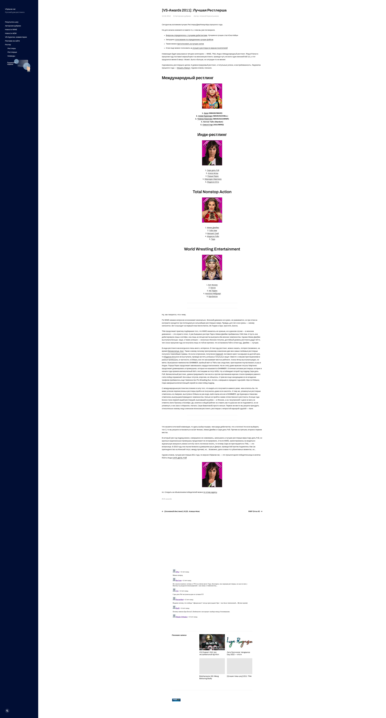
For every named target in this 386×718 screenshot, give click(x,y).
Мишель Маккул (183, 68)
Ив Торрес (213, 291)
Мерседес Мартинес (213, 179)
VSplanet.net (10, 9)
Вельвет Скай (213, 233)
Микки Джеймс (213, 228)
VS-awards (167, 499)
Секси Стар (208, 125)
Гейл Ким (213, 231)
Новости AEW (11, 33)
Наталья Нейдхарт (213, 294)
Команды (11, 56)
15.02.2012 (166, 16)
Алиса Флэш (213, 173)
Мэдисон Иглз (213, 182)
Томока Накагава (204, 119)
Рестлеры (12, 48)
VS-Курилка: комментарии (16, 37)
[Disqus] (212, 540)
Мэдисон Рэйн (213, 236)
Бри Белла (213, 296)
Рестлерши (12, 52)
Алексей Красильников (209, 16)
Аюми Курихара (205, 116)
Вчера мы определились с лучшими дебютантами (186, 35)
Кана (206, 113)
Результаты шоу (11, 22)
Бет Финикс (213, 285)
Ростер (8, 45)
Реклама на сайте (12, 41)
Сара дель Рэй (213, 170)
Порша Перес (213, 176)
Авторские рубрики (13, 26)
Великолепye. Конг (176, 351)
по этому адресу (210, 492)
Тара (213, 239)
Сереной (219, 354)
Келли (213, 288)
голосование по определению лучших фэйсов (194, 40)
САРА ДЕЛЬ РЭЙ (179, 458)
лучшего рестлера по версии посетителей (210, 48)
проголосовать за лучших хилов (190, 44)
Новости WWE (11, 30)
